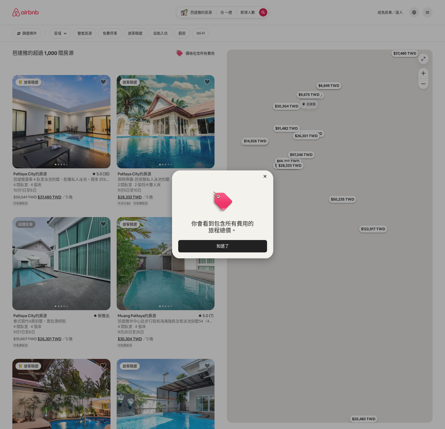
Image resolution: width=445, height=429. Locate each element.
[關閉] (265, 176)
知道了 (222, 246)
